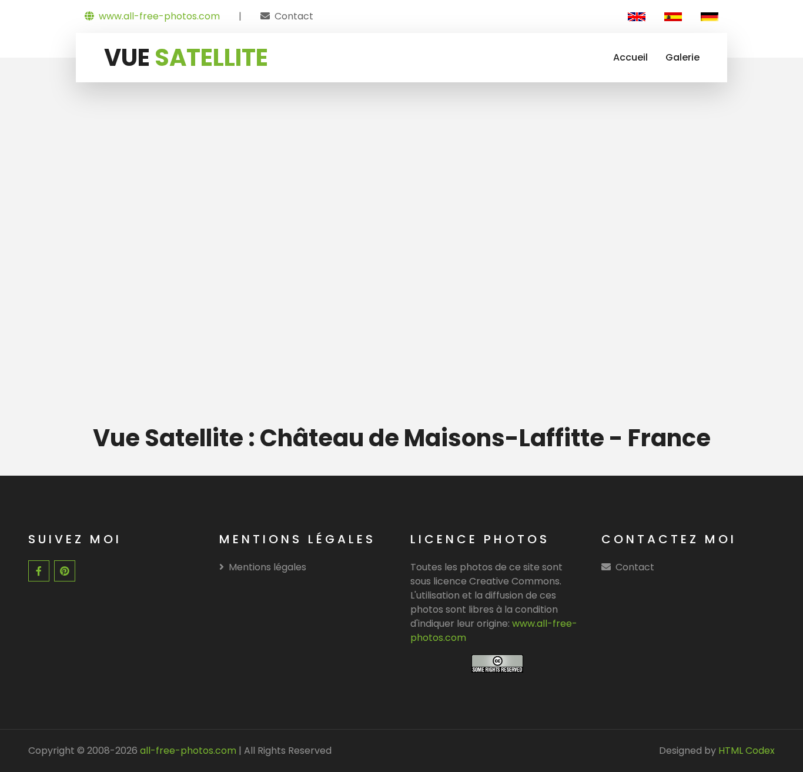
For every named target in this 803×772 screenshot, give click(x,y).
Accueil (630, 57)
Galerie (682, 57)
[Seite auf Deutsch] (709, 16)
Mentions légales (267, 567)
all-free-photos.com (187, 750)
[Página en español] (673, 16)
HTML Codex (746, 750)
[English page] (636, 16)
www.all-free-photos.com (159, 16)
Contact (294, 16)
